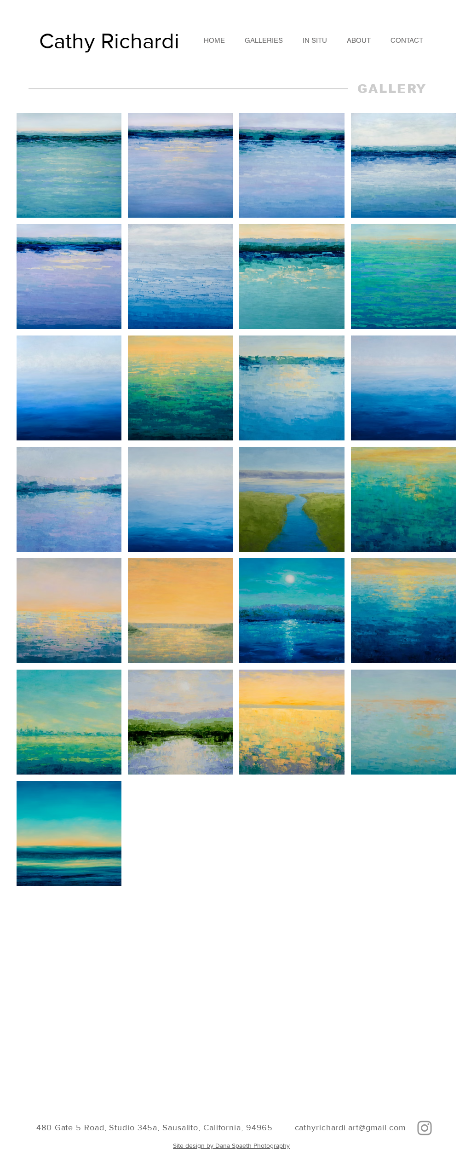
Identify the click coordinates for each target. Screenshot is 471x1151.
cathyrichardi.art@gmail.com (350, 1127)
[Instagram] (424, 1128)
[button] (264, 40)
